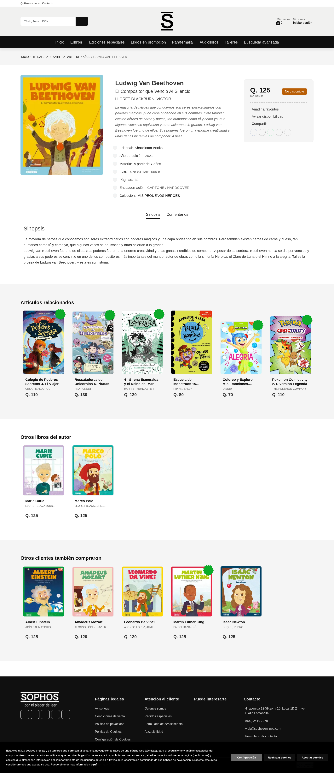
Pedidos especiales (158, 716)
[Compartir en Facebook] (253, 132)
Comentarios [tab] (177, 214)
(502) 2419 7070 (256, 720)
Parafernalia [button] (182, 42)
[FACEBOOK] (24, 714)
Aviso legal (102, 708)
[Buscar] (82, 21)
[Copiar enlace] (287, 132)
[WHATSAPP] (55, 714)
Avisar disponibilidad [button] (267, 116)
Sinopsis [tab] (153, 214)
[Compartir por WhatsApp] (270, 132)
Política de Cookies (108, 731)
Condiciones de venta (110, 716)
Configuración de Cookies (113, 739)
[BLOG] (65, 714)
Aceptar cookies (312, 757)
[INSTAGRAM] (45, 714)
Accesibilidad (154, 731)
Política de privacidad (109, 724)
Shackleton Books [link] (149, 148)
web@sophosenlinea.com (263, 728)
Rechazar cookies (279, 757)
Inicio (24, 56)
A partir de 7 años (76, 56)
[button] (283, 21)
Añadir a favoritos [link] (265, 109)
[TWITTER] (35, 714)
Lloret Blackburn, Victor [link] (143, 99)
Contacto (47, 3)
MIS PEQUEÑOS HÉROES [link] (158, 196)
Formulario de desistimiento (164, 724)
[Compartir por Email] (279, 132)
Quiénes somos (30, 3)
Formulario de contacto (261, 736)
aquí (94, 764)
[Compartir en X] (262, 132)
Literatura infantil (46, 56)
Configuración (246, 757)
